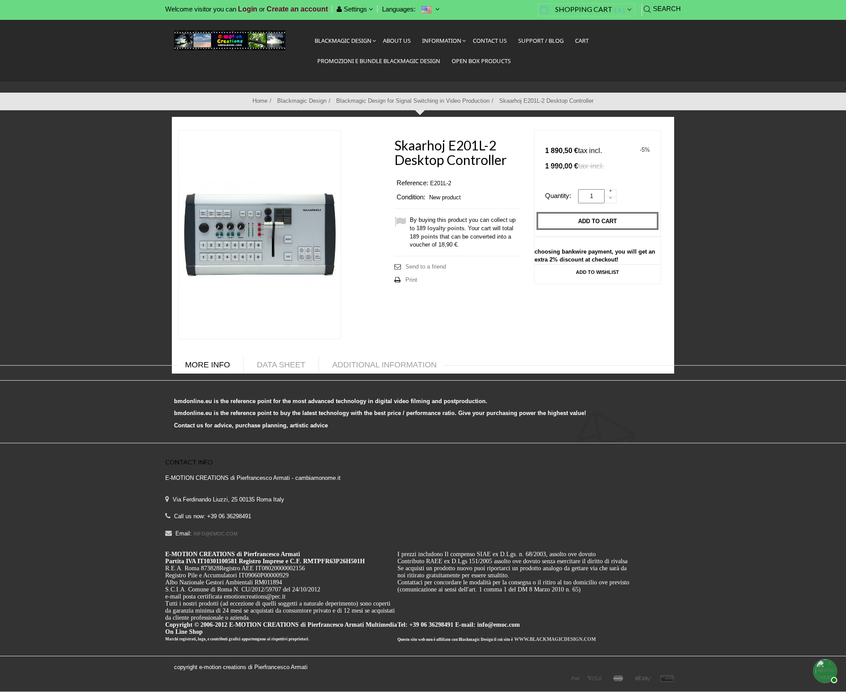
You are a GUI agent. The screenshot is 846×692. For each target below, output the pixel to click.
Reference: (412, 183)
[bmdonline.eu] (230, 40)
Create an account (297, 9)
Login (247, 9)
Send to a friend (425, 266)
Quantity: (560, 195)
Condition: (411, 197)
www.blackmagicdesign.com (555, 639)
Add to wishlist (597, 272)
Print (411, 280)
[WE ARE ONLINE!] (824, 670)
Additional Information (384, 364)
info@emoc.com (215, 533)
